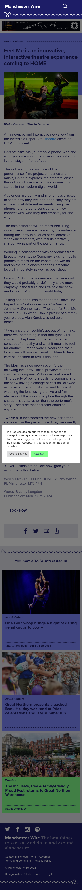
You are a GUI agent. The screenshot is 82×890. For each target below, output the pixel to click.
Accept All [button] (39, 453)
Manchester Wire (22, 6)
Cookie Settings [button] (18, 453)
